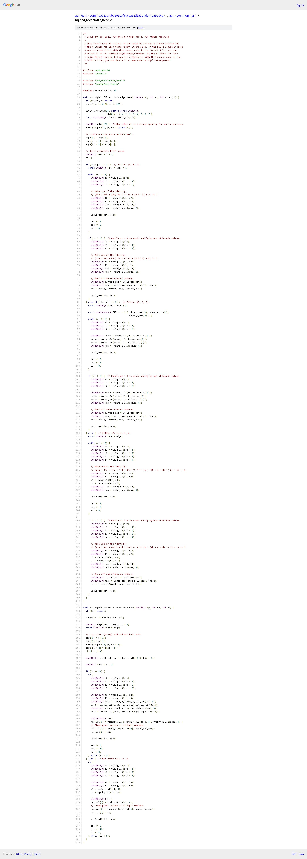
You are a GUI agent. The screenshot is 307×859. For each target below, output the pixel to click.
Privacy (28, 853)
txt (293, 853)
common (183, 15)
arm (194, 15)
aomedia (81, 15)
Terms (37, 853)
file (140, 27)
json (301, 853)
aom (93, 15)
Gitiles (19, 853)
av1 (171, 15)
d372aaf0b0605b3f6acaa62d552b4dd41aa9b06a (130, 15)
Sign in (300, 5)
